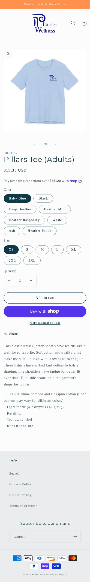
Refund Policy (20, 495)
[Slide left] (35, 144)
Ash (12, 230)
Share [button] (13, 334)
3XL (32, 260)
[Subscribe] (75, 536)
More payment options (45, 322)
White (57, 220)
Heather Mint (55, 209)
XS (11, 249)
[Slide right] (55, 144)
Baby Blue (17, 198)
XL (73, 249)
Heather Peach (40, 230)
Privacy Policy (20, 484)
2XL (12, 260)
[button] (6, 23)
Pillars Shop (38, 575)
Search (14, 473)
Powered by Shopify (56, 575)
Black (43, 198)
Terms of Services (23, 506)
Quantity (10, 271)
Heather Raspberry (24, 220)
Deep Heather (20, 209)
